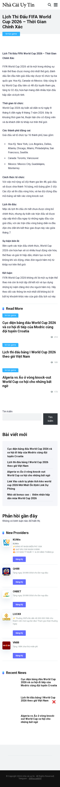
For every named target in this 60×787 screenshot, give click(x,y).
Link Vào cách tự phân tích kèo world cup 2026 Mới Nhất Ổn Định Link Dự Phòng (29, 485)
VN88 (16, 642)
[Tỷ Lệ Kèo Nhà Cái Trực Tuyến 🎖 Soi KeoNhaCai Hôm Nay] (18, 4)
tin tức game (11, 34)
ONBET (17, 591)
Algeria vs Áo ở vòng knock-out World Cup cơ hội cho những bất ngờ (27, 381)
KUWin (16, 539)
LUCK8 (17, 614)
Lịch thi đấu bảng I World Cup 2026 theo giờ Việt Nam (29, 354)
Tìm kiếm (7, 411)
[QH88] (6, 574)
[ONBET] (6, 597)
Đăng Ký (19, 559)
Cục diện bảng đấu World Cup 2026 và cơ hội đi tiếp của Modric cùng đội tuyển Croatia (29, 327)
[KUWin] (6, 545)
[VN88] (6, 648)
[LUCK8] (6, 620)
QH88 (16, 568)
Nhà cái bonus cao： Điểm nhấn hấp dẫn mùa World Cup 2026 (28, 496)
